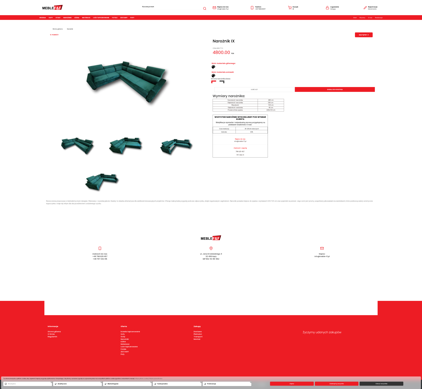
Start (355, 18)
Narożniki (67, 18)
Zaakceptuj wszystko (336, 384)
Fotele (114, 18)
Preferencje (211, 384)
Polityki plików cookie (141, 378)
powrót (55, 35)
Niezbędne (12, 384)
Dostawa (198, 331)
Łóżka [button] (76, 18)
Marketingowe (113, 384)
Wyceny (362, 18)
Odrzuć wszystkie (381, 384)
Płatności (198, 334)
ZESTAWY (123, 18)
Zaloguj (333, 9)
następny (363, 35)
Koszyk (295, 8)
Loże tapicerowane (101, 18)
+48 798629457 (260, 9)
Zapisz (292, 384)
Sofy (51, 18)
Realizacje (379, 18)
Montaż (197, 339)
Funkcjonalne (162, 384)
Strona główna (58, 29)
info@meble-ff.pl (222, 9)
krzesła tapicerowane (130, 331)
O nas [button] (370, 18)
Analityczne (62, 384)
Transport (198, 336)
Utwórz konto (372, 9)
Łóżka (123, 341)
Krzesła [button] (42, 18)
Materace (86, 18)
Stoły (58, 18)
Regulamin (52, 336)
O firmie (51, 334)
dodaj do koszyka (335, 89)
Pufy (132, 18)
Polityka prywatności (155, 378)
